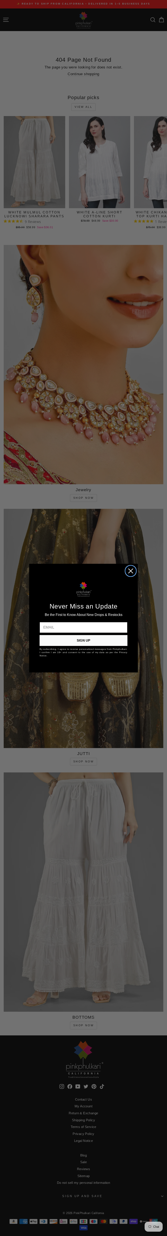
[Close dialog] (130, 571)
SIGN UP (83, 640)
